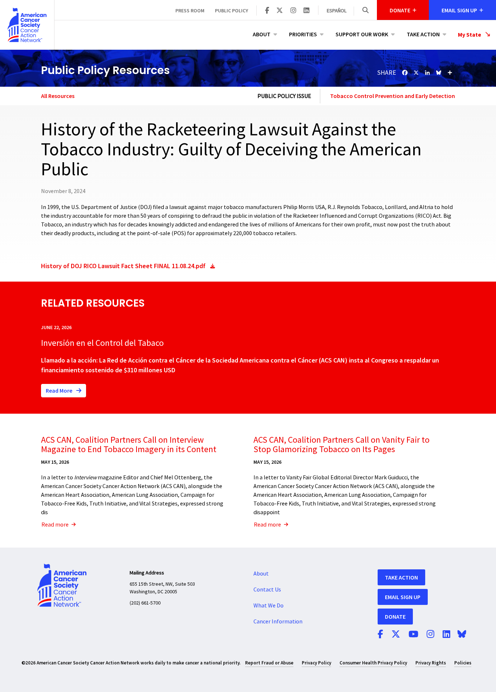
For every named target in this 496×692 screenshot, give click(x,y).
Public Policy (231, 10)
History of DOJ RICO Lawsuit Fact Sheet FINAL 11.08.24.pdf (123, 266)
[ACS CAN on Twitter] (279, 11)
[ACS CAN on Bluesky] (462, 634)
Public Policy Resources (105, 70)
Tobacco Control (352, 96)
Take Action (423, 34)
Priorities (303, 34)
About (262, 34)
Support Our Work (362, 34)
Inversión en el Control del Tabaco (102, 343)
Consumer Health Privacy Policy (373, 663)
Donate (395, 616)
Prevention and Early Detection (415, 96)
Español (336, 11)
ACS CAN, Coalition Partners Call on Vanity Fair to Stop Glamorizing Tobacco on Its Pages (341, 444)
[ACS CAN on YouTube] (413, 634)
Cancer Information (277, 621)
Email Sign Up (402, 597)
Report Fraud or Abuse (269, 663)
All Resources (57, 95)
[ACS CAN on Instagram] (293, 11)
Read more (55, 524)
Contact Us (267, 589)
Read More (59, 390)
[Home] (27, 25)
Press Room (189, 10)
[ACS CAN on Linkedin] (306, 11)
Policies (462, 663)
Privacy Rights (430, 663)
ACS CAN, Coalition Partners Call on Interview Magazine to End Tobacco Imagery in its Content (128, 444)
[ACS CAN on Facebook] (267, 11)
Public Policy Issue (284, 96)
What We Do (268, 605)
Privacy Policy (316, 663)
